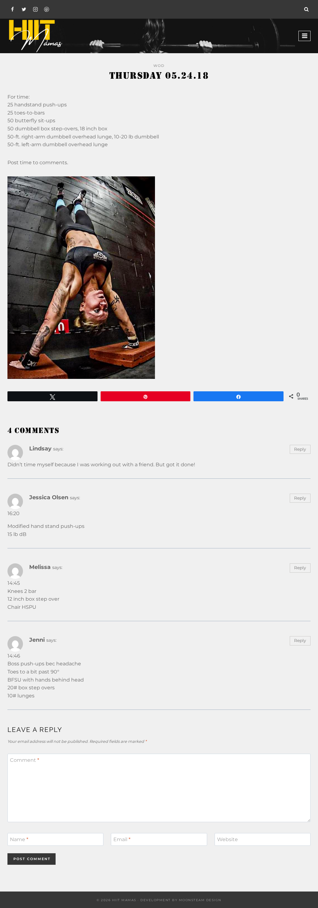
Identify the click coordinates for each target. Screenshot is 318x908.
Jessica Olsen (48, 497)
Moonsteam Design (200, 900)
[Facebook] (12, 9)
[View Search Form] (306, 9)
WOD (159, 65)
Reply (300, 449)
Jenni (37, 639)
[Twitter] (24, 9)
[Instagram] (35, 9)
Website (227, 839)
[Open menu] (304, 36)
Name (19, 839)
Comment (24, 760)
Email (121, 839)
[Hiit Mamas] (35, 36)
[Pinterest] (47, 9)
